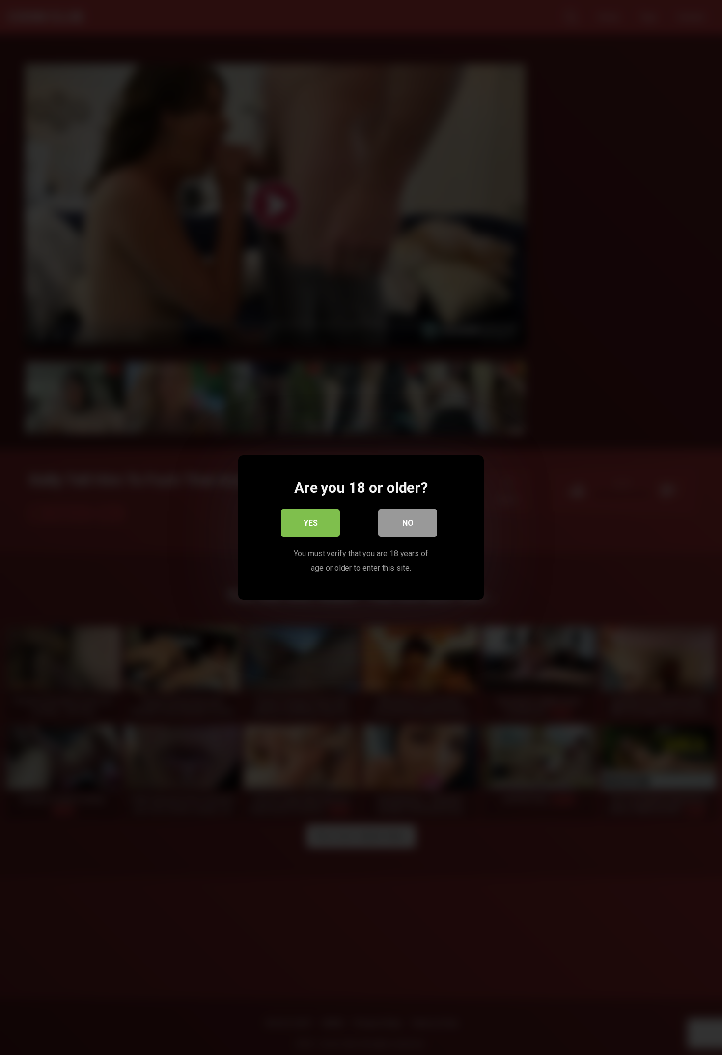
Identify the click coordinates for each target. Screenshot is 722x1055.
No (408, 523)
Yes (311, 523)
